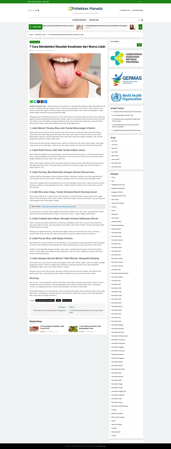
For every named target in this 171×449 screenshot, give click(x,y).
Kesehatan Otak (116, 314)
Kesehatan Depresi (117, 240)
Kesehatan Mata (116, 303)
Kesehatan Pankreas (118, 328)
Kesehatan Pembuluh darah (120, 336)
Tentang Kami (94, 20)
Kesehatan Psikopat (118, 354)
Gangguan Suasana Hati (119, 196)
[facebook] (29, 10)
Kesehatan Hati (116, 255)
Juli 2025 (114, 141)
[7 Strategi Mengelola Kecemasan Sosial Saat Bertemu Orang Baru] (63, 28)
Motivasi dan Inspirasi (118, 417)
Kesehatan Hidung (117, 258)
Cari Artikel (114, 41)
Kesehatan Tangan (117, 384)
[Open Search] (139, 20)
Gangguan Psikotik (117, 192)
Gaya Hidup (115, 199)
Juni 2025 (114, 144)
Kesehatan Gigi (116, 244)
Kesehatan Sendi (117, 380)
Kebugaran (115, 214)
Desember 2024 (116, 163)
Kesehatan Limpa (117, 295)
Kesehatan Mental (117, 306)
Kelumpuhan (115, 218)
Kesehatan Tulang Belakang (120, 406)
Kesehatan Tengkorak (118, 395)
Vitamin (114, 435)
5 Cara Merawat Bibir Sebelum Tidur (122, 115)
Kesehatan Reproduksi (118, 369)
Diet (113, 181)
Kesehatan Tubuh (117, 398)
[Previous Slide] (139, 1)
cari (139, 45)
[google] (36, 10)
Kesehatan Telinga (117, 387)
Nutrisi (114, 421)
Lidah (58, 300)
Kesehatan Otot (116, 317)
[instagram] (31, 10)
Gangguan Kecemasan (118, 185)
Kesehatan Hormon (117, 262)
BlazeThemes (101, 446)
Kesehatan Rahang (117, 362)
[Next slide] (142, 1)
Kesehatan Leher (117, 288)
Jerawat (114, 207)
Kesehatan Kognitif (117, 277)
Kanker (114, 210)
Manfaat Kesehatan (117, 413)
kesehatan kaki (116, 269)
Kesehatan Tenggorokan (119, 391)
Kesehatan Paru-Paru (118, 332)
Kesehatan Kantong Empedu (120, 273)
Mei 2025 (114, 148)
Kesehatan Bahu (116, 221)
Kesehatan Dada (116, 232)
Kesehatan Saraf (116, 373)
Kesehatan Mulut (117, 310)
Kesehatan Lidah (34, 42)
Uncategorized (116, 432)
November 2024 (116, 167)
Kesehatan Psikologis (118, 351)
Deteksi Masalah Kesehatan (45, 300)
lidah (70, 106)
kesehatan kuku (116, 280)
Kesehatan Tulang (117, 402)
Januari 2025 (115, 159)
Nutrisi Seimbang (117, 424)
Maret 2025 (115, 155)
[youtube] (38, 10)
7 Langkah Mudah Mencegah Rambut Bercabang (137, 26)
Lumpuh (114, 410)
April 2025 (115, 152)
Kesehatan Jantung (117, 266)
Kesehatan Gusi (116, 251)
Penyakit (114, 428)
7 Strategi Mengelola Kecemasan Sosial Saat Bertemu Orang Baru (115, 1)
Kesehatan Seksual (117, 376)
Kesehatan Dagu (116, 236)
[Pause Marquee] (140, 27)
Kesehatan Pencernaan (118, 340)
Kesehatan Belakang (118, 225)
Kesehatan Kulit (116, 284)
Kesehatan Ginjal (117, 247)
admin (33, 50)
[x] (33, 10)
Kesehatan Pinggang (118, 347)
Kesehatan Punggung (118, 358)
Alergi (113, 177)
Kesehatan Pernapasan (118, 343)
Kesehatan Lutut (116, 299)
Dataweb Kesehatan (79, 20)
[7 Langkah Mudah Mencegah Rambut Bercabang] (116, 28)
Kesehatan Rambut (117, 365)
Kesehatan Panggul (117, 325)
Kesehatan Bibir (116, 229)
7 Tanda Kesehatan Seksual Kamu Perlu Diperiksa (127, 111)
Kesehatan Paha (116, 321)
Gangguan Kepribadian (118, 188)
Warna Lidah (67, 300)
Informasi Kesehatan (118, 203)
